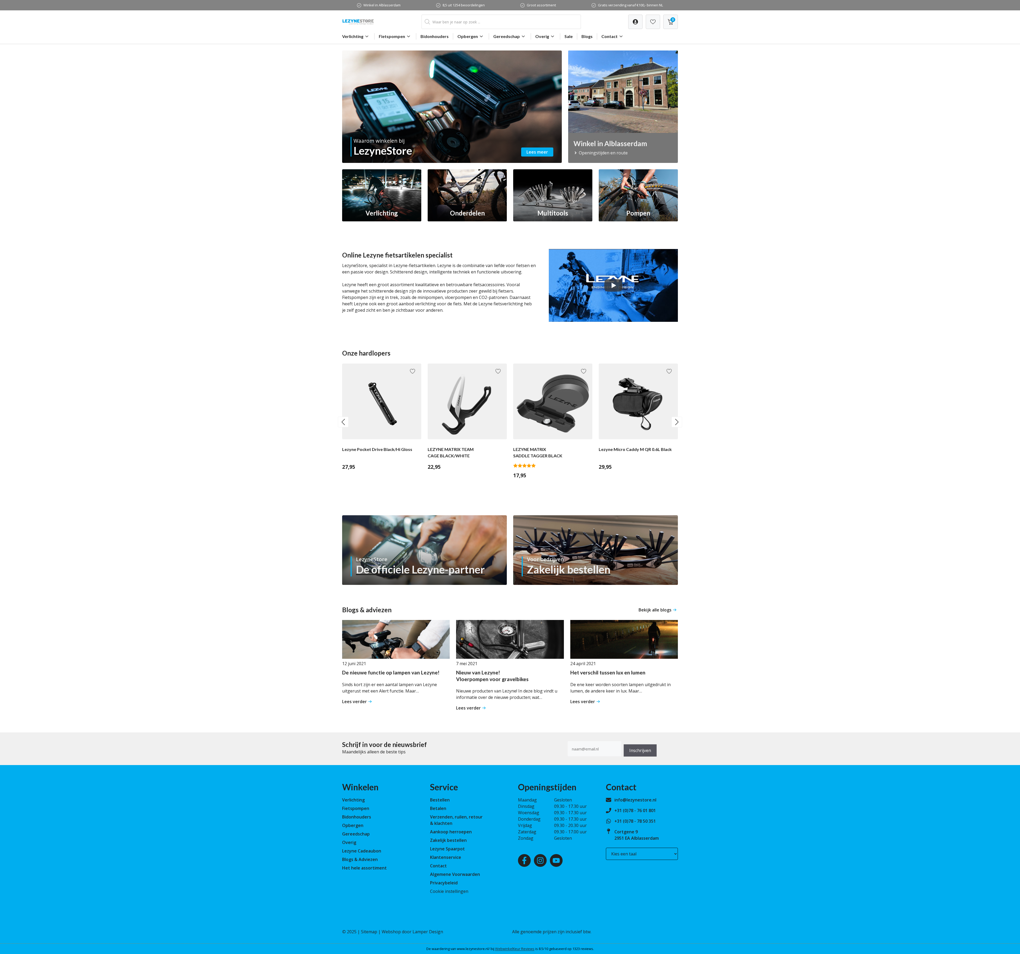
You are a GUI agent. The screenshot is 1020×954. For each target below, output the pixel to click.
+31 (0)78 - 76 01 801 (635, 810)
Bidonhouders (434, 36)
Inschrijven (640, 750)
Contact (609, 36)
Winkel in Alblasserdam (382, 5)
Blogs (587, 36)
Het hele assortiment (364, 868)
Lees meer (537, 152)
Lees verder (354, 701)
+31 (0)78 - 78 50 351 (635, 821)
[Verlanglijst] (635, 22)
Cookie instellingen (449, 891)
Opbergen (467, 36)
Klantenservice (445, 857)
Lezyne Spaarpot (447, 849)
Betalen (438, 808)
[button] (343, 422)
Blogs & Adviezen (360, 859)
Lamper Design (428, 932)
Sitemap (369, 932)
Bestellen (440, 800)
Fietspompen (392, 36)
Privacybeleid (444, 883)
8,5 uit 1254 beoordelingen (464, 5)
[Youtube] (556, 860)
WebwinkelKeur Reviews (514, 948)
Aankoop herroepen (451, 832)
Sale (568, 36)
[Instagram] (540, 860)
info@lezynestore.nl (635, 800)
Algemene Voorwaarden (455, 874)
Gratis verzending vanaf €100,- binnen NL (630, 5)
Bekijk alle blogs (655, 610)
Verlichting (352, 36)
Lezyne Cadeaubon (361, 851)
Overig (542, 36)
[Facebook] (524, 860)
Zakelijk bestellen (448, 840)
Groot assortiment (541, 5)
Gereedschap (506, 36)
